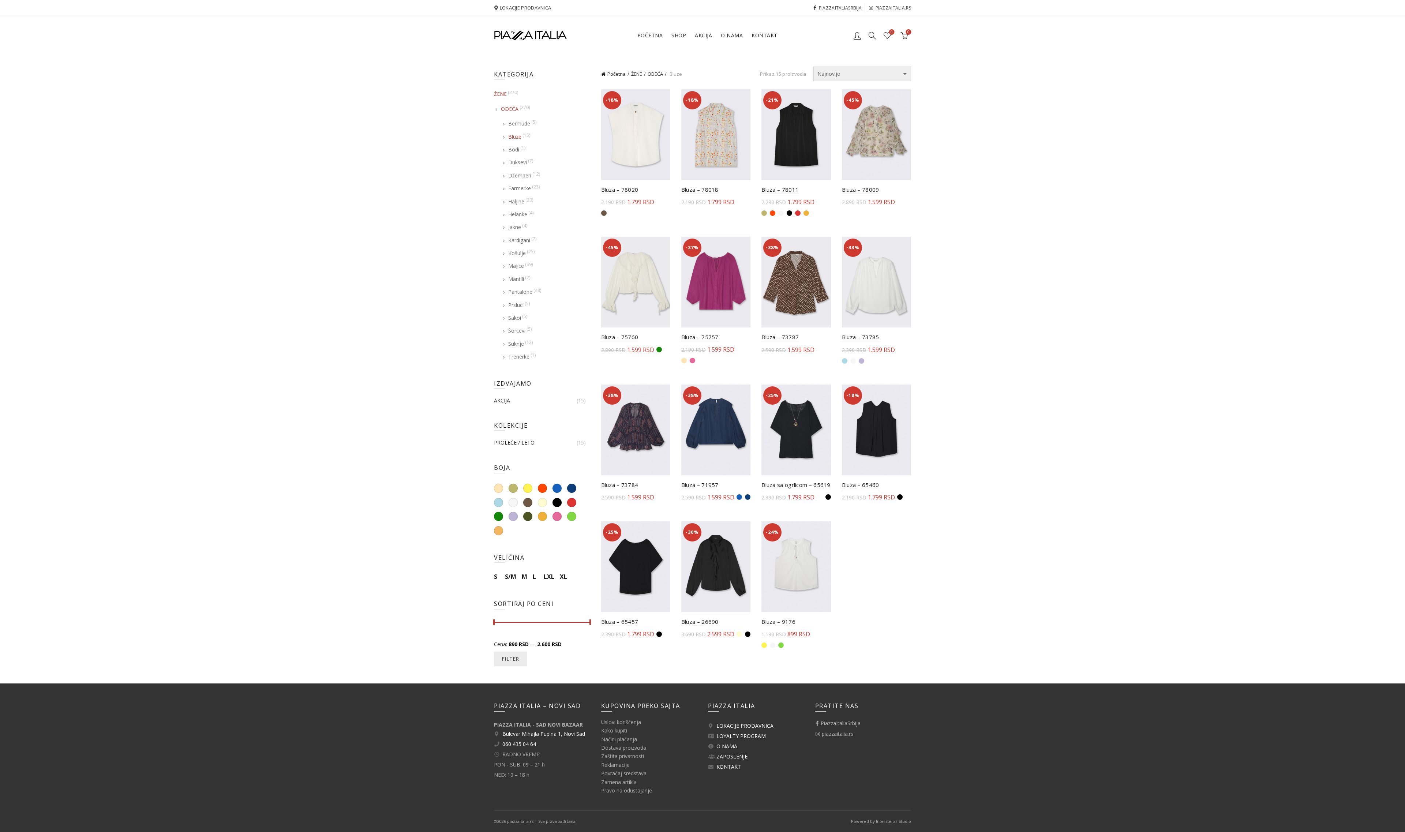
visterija (513, 516)
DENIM (557, 488)
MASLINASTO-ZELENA (527, 516)
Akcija (703, 35)
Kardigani (519, 240)
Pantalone (520, 291)
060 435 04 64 (519, 744)
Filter (510, 658)
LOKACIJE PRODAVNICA (525, 7)
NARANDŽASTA (542, 516)
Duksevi (517, 162)
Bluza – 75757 (700, 337)
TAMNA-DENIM (571, 488)
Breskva (498, 488)
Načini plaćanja (619, 739)
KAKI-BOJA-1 (513, 488)
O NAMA (726, 746)
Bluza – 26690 (700, 621)
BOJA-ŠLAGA (542, 502)
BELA (513, 502)
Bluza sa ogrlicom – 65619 (796, 484)
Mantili (516, 279)
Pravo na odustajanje (626, 790)
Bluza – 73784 (619, 484)
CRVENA (571, 502)
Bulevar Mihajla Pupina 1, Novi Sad (543, 733)
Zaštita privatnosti (622, 756)
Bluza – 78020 (619, 189)
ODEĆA (655, 74)
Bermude (519, 123)
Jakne (514, 227)
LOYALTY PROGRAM (741, 735)
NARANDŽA (542, 488)
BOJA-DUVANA (527, 502)
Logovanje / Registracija (857, 35)
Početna (650, 35)
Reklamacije (615, 764)
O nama (732, 35)
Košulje (517, 253)
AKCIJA (502, 400)
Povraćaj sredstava (624, 773)
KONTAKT (728, 766)
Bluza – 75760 (619, 337)
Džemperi (519, 175)
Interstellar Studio (893, 821)
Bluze (514, 136)
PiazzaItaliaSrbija (840, 8)
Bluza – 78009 (860, 189)
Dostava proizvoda (623, 747)
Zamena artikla (619, 782)
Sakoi (514, 317)
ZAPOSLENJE (732, 756)
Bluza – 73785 (860, 337)
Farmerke (519, 188)
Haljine (516, 201)
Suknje (516, 343)
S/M (510, 577)
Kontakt (765, 35)
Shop (678, 35)
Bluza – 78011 (780, 189)
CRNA (557, 502)
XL (563, 577)
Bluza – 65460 (860, 484)
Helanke (517, 214)
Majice (516, 265)
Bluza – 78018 (700, 189)
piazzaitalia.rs (893, 8)
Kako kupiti (614, 730)
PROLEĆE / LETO (514, 442)
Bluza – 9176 (778, 621)
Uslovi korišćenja (621, 722)
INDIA (498, 516)
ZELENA (571, 516)
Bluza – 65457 (619, 621)
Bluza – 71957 (700, 484)
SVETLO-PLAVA (498, 502)
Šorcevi (516, 330)
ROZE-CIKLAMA (557, 516)
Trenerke (518, 356)
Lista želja (892, 32)
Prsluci (516, 304)
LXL (549, 577)
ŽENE (636, 74)
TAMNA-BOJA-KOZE (498, 530)
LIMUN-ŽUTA (527, 488)
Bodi (513, 149)
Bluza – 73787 (780, 337)
